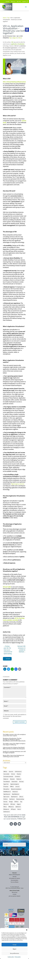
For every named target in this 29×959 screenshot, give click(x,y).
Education (12, 779)
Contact (7, 1)
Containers (17, 776)
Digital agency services (17, 484)
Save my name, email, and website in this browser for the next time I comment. (14, 716)
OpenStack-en (14, 796)
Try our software (14, 882)
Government (14, 781)
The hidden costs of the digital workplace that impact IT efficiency (14, 744)
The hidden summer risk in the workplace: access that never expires (14, 735)
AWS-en (5, 771)
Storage (11, 801)
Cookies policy (11, 956)
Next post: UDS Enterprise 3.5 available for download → (21, 649)
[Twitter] (8, 669)
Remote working (20, 799)
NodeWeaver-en (7, 791)
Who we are (14, 892)
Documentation (14, 880)
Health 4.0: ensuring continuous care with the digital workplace (14, 752)
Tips (8, 17)
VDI (12, 42)
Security (5, 801)
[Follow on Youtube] (19, 824)
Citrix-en (13, 774)
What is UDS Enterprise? (14, 874)
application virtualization (17, 44)
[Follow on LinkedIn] (11, 824)
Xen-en (19, 809)
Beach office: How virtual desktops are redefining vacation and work (13, 756)
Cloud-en (19, 774)
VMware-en (11, 806)
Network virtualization (16, 789)
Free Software (7, 781)
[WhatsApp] (12, 669)
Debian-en (6, 779)
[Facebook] (16, 669)
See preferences (14, 953)
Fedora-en (19, 779)
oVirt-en (21, 796)
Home (4, 17)
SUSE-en (16, 801)
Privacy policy (17, 956)
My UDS (19, 1)
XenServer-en (7, 811)
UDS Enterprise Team (10, 36)
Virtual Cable (7, 587)
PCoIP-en (6, 799)
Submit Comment (19, 722)
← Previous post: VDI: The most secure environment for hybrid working (8, 649)
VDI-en (20, 38)
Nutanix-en (15, 791)
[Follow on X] (15, 824)
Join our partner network (14, 896)
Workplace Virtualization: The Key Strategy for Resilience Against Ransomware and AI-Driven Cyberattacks (14, 740)
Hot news (21, 781)
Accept (14, 944)
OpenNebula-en (15, 794)
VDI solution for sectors (14, 878)
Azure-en (11, 771)
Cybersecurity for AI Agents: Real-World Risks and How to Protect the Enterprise (14, 748)
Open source (6, 796)
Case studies (6, 774)
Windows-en (6, 809)
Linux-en (17, 786)
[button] (27, 30)
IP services (6, 786)
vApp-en (15, 38)
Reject (14, 949)
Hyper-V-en (6, 784)
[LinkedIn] (5, 669)
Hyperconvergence (14, 784)
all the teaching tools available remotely (13, 619)
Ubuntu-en (6, 804)
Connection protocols (8, 776)
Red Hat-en (12, 799)
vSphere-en (18, 806)
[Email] (19, 669)
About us (13, 1)
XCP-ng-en (13, 809)
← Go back (7, 658)
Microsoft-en (6, 789)
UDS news (12, 804)
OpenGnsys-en (7, 794)
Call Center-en (18, 771)
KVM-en (12, 786)
